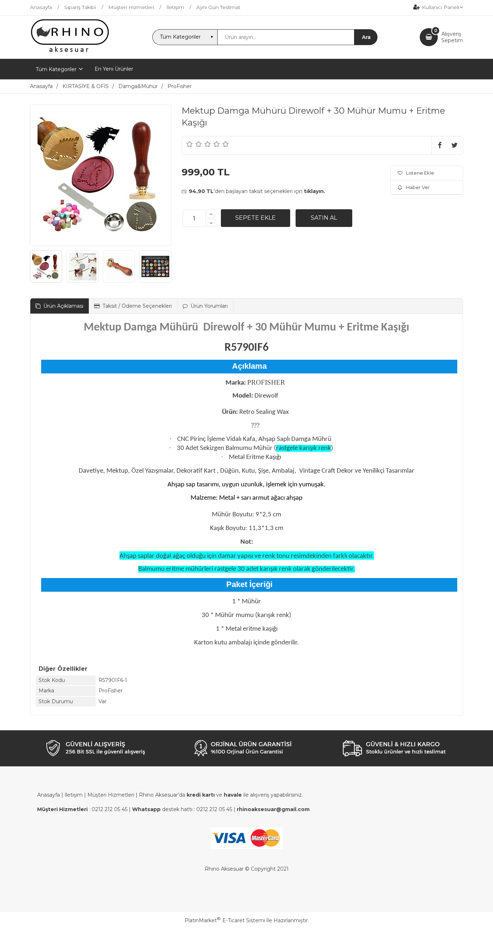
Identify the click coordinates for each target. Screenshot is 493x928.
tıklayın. (314, 191)
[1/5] (189, 144)
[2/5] (194, 144)
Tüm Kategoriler (56, 69)
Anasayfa (48, 795)
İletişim (74, 795)
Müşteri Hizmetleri (110, 795)
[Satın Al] (324, 218)
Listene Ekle (420, 173)
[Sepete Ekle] (255, 218)
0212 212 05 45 (109, 809)
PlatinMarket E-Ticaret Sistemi (224, 920)
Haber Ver (418, 187)
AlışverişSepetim (452, 37)
